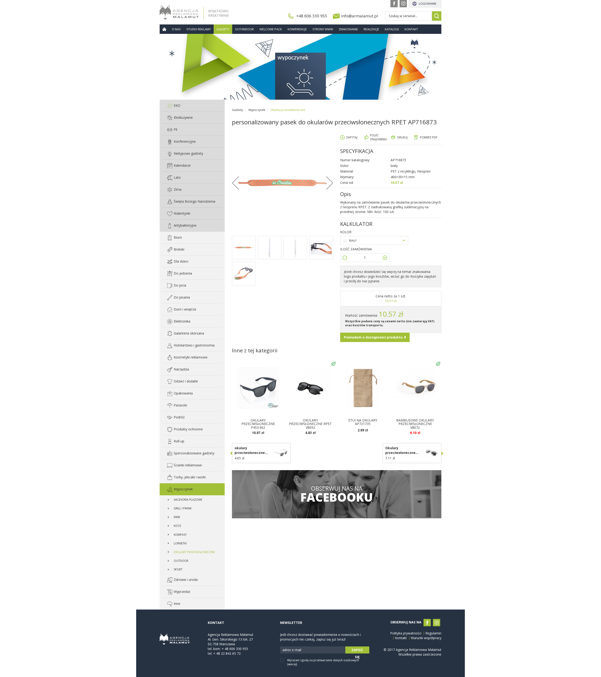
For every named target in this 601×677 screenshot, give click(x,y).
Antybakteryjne (185, 225)
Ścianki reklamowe (188, 465)
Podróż (179, 417)
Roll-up (179, 441)
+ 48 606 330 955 (235, 648)
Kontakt (411, 29)
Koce (177, 526)
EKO (177, 105)
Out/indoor (244, 29)
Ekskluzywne (183, 117)
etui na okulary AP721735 (362, 422)
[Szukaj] (436, 16)
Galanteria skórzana (189, 333)
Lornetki (180, 543)
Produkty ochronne (188, 429)
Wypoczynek (183, 489)
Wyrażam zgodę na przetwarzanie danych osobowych (323, 662)
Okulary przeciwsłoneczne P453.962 (258, 424)
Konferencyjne (185, 141)
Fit (175, 129)
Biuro (178, 237)
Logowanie (427, 3)
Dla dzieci (181, 261)
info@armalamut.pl (359, 16)
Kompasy (180, 535)
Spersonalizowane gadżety (194, 453)
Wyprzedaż (182, 591)
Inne (177, 517)
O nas (176, 29)
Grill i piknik (183, 508)
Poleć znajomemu (378, 137)
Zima (177, 189)
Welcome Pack (270, 29)
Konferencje (297, 29)
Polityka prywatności (405, 633)
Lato (177, 177)
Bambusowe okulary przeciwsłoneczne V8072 (415, 424)
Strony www (322, 29)
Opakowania (183, 393)
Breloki (179, 249)
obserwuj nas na (336, 494)
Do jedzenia (183, 273)
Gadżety (222, 29)
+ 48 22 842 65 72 (227, 653)
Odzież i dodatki (186, 381)
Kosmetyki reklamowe (191, 357)
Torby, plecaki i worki (190, 477)
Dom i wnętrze (185, 309)
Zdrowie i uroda (186, 579)
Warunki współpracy (426, 638)
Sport (178, 569)
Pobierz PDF (428, 137)
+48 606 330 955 (311, 16)
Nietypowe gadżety (188, 153)
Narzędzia (181, 369)
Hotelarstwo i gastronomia (194, 345)
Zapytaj (351, 137)
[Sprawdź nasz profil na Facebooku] (394, 3)
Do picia (180, 285)
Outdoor (181, 561)
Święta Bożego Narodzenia (194, 201)
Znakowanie (348, 29)
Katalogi (392, 29)
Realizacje (371, 29)
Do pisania (182, 297)
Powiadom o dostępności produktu (373, 337)
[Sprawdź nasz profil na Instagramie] (403, 3)
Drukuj (402, 137)
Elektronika (182, 321)
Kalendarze (182, 165)
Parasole (180, 405)
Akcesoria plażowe (188, 500)
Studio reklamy (198, 29)
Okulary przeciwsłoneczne (194, 552)
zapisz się (357, 650)
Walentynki (182, 213)
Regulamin (433, 633)
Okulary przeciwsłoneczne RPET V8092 (310, 424)
